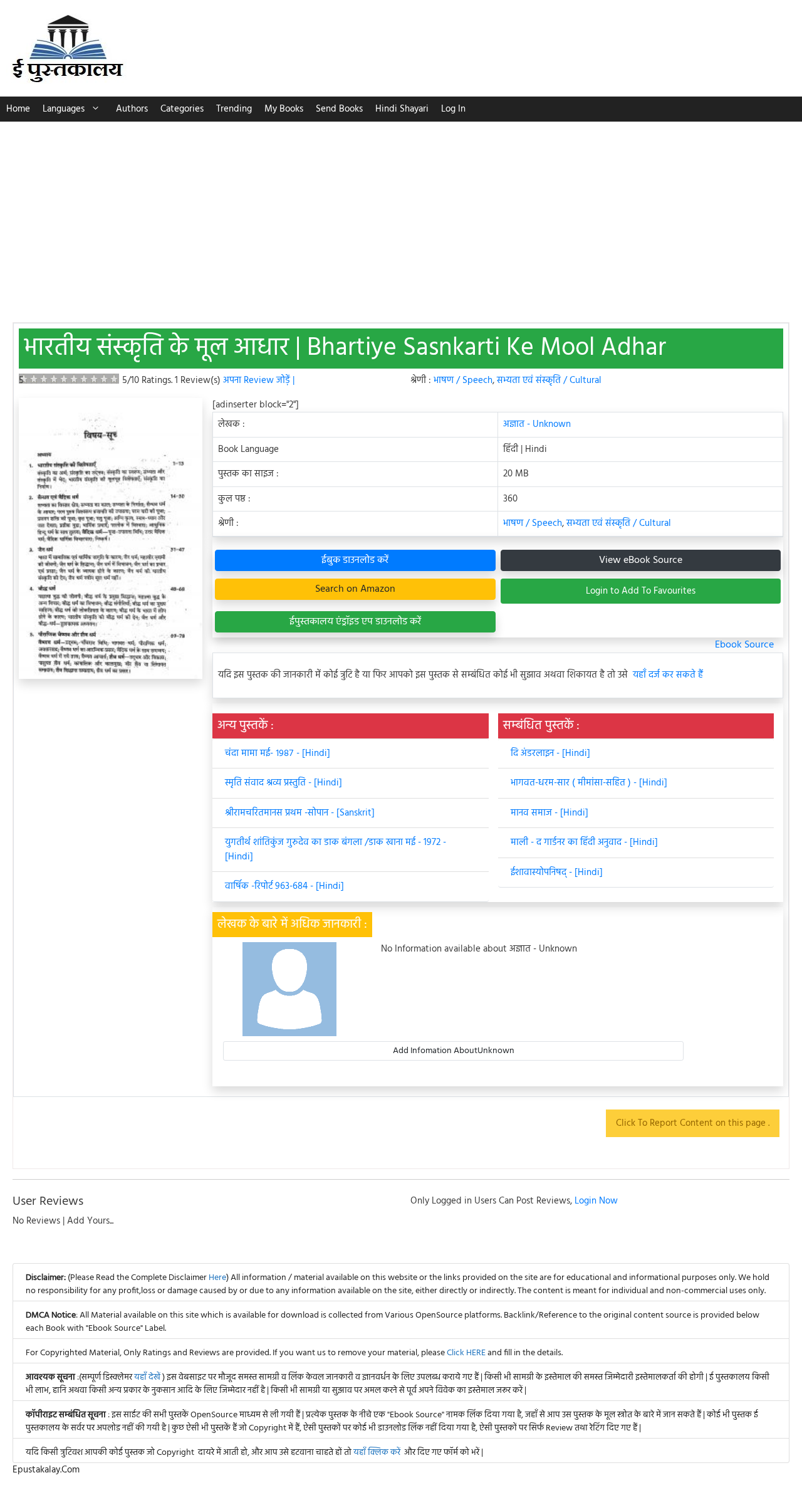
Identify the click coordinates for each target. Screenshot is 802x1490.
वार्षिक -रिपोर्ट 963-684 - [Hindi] (284, 886)
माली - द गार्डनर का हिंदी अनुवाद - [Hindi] (584, 842)
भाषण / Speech (463, 380)
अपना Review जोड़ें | (258, 380)
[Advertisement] (401, 215)
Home (18, 109)
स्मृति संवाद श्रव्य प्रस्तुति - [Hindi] (283, 782)
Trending (234, 109)
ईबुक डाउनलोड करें (354, 560)
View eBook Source (640, 560)
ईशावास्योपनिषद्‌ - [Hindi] (557, 872)
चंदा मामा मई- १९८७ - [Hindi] (277, 753)
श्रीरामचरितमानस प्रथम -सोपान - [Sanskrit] (300, 813)
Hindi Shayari (402, 109)
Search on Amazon (355, 589)
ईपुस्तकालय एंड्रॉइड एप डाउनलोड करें (355, 622)
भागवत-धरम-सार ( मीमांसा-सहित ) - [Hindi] (589, 782)
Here (217, 1278)
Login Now (596, 1201)
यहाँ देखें (148, 1377)
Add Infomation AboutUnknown (453, 1051)
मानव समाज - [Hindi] (549, 813)
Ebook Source (744, 645)
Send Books (339, 109)
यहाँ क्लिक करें (376, 1452)
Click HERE (466, 1353)
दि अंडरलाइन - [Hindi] (550, 753)
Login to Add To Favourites (640, 591)
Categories (182, 109)
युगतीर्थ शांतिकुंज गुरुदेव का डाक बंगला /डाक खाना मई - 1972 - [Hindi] (335, 849)
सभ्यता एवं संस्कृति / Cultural (549, 380)
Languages (64, 109)
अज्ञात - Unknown (537, 424)
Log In (453, 109)
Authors (132, 109)
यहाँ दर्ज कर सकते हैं (668, 675)
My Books (283, 109)
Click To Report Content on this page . (692, 1123)
